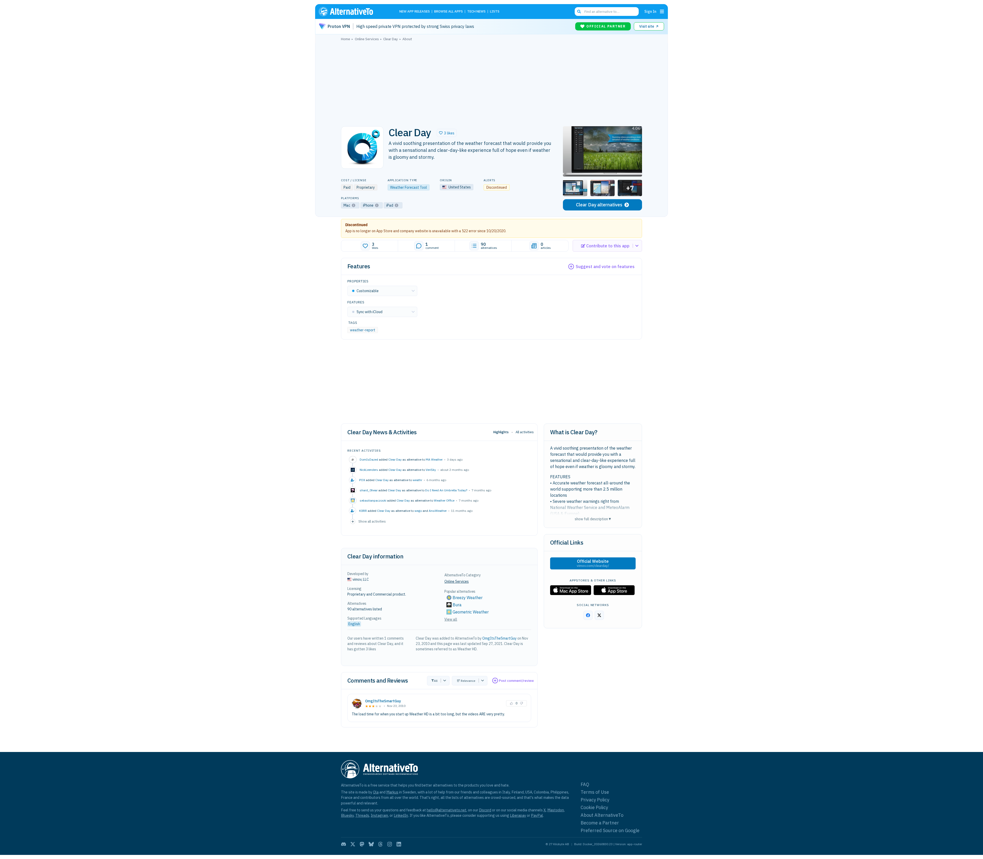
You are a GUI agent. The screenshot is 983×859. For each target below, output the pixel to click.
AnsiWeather (438, 511)
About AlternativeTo (602, 815)
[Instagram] (389, 844)
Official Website (593, 563)
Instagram (379, 815)
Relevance (468, 681)
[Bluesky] (371, 844)
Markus (392, 792)
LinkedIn (401, 815)
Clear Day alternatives (599, 205)
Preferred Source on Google (610, 830)
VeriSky (431, 470)
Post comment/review (516, 680)
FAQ (585, 784)
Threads (362, 815)
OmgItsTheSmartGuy (499, 638)
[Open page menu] (662, 11)
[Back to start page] (353, 11)
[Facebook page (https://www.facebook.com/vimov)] (588, 615)
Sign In (650, 11)
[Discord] (343, 844)
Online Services (456, 581)
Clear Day (395, 459)
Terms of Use (595, 792)
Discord (485, 810)
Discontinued (356, 224)
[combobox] (607, 11)
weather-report (362, 330)
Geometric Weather (471, 611)
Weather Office (444, 500)
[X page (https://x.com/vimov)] (599, 615)
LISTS (494, 11)
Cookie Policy (594, 807)
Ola (376, 792)
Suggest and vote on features (605, 266)
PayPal (537, 815)
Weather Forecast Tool (408, 187)
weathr (417, 480)
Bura (457, 604)
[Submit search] (579, 11)
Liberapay (518, 815)
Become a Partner (600, 823)
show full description (593, 519)
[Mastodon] (362, 844)
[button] (447, 133)
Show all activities (372, 521)
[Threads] (380, 844)
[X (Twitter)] (352, 844)
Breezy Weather (468, 597)
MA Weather (434, 459)
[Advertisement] (491, 82)
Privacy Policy (595, 800)
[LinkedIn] (398, 844)
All (435, 681)
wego (418, 511)
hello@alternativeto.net (446, 810)
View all (450, 619)
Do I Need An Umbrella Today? (446, 490)
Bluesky (347, 815)
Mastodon (555, 810)
